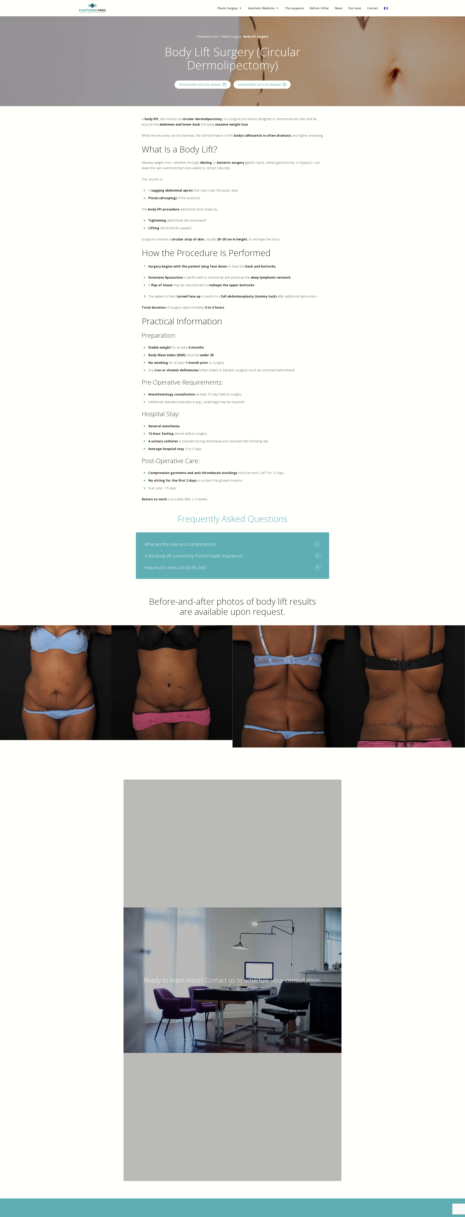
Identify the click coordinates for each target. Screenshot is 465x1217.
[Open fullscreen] (460, 630)
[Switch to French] (386, 8)
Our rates (354, 8)
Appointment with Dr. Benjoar (259, 84)
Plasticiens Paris (208, 37)
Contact (372, 8)
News (338, 8)
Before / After (319, 8)
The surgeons (294, 8)
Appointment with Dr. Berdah (200, 84)
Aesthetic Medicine (261, 8)
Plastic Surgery (227, 8)
